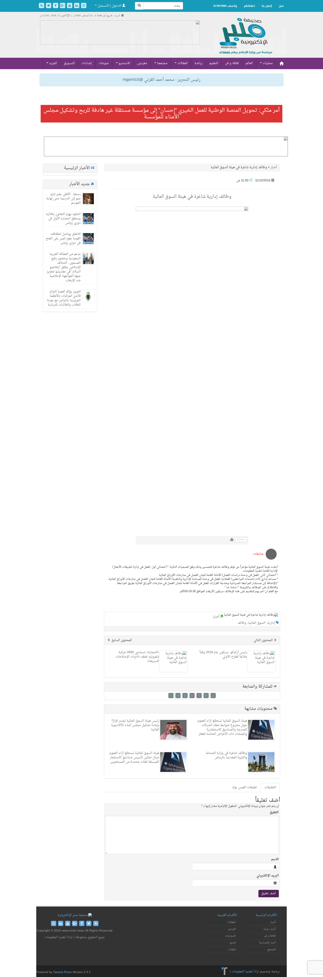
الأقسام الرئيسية (266, 915)
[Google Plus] (63, 6)
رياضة (198, 63)
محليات (267, 63)
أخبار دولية (269, 929)
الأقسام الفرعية (227, 915)
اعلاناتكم (249, 6)
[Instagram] (84, 6)
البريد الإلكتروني (267, 876)
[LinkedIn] (77, 6)
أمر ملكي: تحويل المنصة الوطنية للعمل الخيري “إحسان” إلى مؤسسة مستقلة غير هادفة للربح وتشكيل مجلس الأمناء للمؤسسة (162, 113)
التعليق (274, 812)
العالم (249, 63)
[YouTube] (70, 6)
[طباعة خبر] (231, 540)
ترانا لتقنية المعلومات (245, 972)
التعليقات (270, 787)
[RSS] (41, 6)
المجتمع (271, 949)
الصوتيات (230, 936)
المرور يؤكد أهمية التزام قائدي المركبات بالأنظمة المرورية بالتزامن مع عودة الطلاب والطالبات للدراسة (64, 298)
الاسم (275, 859)
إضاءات (87, 63)
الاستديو (124, 63)
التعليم (213, 63)
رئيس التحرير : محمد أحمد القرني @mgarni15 (161, 80)
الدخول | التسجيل (109, 6)
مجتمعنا (161, 63)
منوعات (104, 63)
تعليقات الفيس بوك (244, 787)
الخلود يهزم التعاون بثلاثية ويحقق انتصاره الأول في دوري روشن (63, 218)
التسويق (69, 63)
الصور (232, 942)
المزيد (52, 63)
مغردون (142, 63)
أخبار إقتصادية (267, 942)
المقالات (182, 63)
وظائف (241, 623)
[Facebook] (56, 6)
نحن (281, 6)
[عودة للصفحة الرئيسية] (245, 41)
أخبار (273, 167)
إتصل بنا (267, 6)
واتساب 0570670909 (225, 6)
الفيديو (232, 929)
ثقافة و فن (232, 63)
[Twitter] (49, 6)
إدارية (271, 623)
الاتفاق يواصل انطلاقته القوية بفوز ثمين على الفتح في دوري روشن (63, 238)
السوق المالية (256, 623)
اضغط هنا (232, 587)
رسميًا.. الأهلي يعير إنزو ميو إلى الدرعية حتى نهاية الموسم (63, 198)
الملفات (232, 949)
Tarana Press (62, 972)
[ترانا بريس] (225, 972)
